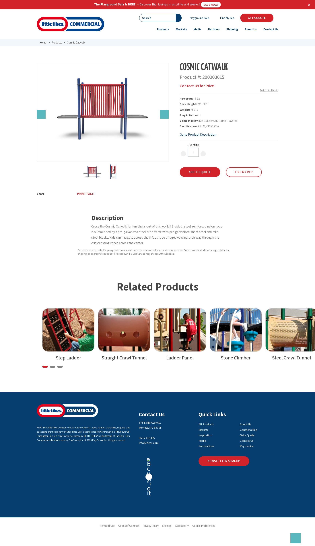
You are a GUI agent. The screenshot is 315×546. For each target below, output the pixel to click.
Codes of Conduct (128, 525)
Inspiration (205, 435)
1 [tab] (45, 367)
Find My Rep (227, 18)
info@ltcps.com (149, 443)
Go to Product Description (198, 134)
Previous (41, 114)
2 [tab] (52, 367)
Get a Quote (247, 435)
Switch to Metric (269, 90)
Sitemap (167, 525)
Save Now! (210, 4)
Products (56, 42)
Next (164, 114)
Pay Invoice (247, 446)
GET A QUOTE (257, 18)
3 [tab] (60, 367)
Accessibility (182, 525)
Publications (206, 446)
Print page (85, 194)
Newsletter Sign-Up (224, 461)
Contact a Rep (248, 430)
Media (202, 441)
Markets (204, 430)
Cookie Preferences (203, 525)
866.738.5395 (147, 438)
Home (42, 42)
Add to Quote (200, 172)
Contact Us (152, 414)
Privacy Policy (151, 525)
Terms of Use (107, 525)
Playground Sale (199, 18)
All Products (206, 424)
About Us (245, 424)
